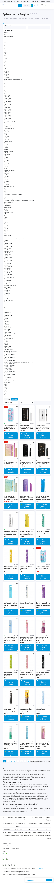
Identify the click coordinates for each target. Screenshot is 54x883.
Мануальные (16, 832)
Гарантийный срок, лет (9, 125)
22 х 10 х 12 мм (8, 271)
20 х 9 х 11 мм (8, 265)
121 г (6, 47)
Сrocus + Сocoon (9, 338)
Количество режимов (9, 186)
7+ (5, 69)
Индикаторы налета (44, 836)
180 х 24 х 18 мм (9, 116)
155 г (6, 53)
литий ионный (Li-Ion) (10, 302)
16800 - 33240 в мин (10, 357)
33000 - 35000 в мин (10, 373)
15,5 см (6, 146)
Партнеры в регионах (17, 825)
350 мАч (7, 176)
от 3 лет (7, 74)
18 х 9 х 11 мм (8, 254)
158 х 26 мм (8, 106)
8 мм (6, 165)
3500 (6, 387)
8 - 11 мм (7, 163)
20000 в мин (8, 359)
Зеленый (7, 326)
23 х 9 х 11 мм (8, 275)
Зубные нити (17, 836)
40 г (6, 56)
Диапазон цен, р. (8, 25)
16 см (6, 147)
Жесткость (6, 181)
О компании (26, 1)
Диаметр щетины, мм (9, 128)
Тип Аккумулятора (8, 300)
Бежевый (7, 316)
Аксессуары (40, 832)
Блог (41, 817)
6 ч (5, 91)
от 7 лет (7, 75)
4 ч (5, 88)
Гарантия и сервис (45, 1)
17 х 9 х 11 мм (8, 248)
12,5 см (6, 143)
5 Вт (6, 233)
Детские (10, 832)
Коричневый (8, 327)
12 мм (6, 158)
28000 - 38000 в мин (10, 363)
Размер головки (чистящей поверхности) (14, 238)
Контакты (19, 1)
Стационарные (14, 829)
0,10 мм (7, 131)
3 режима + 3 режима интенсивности (14, 194)
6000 (6, 393)
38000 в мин (8, 377)
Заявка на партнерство (12, 824)
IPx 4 (6, 305)
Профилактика (7, 835)
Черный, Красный (9, 349)
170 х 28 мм (8, 115)
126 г (6, 49)
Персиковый (8, 335)
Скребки (28, 835)
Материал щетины (8, 215)
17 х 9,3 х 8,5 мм (9, 251)
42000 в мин (8, 379)
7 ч (5, 93)
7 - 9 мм (7, 160)
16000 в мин (8, 356)
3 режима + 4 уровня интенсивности (14, 192)
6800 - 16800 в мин (9, 380)
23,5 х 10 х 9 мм (9, 279)
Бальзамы (13, 835)
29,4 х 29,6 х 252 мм (10, 121)
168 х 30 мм (8, 113)
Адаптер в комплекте (9, 36)
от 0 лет (7, 71)
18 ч (6, 80)
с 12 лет (7, 77)
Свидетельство (6, 875)
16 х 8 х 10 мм (8, 243)
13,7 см (6, 144)
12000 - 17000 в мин (10, 352)
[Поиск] (32, 5)
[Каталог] (20, 5)
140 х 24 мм (8, 103)
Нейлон (6, 217)
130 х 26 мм (8, 101)
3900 (6, 388)
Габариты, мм (7, 95)
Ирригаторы (6, 829)
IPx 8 (6, 308)
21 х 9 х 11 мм (8, 268)
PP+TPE (7, 210)
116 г (6, 44)
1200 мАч (7, 171)
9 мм (6, 168)
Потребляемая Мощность (10, 221)
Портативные (22, 829)
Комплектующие (47, 829)
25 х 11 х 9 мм (8, 282)
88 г (6, 64)
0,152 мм (7, 139)
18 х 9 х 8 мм (8, 255)
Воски (31, 835)
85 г (6, 63)
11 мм (6, 157)
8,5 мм (6, 166)
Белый (6, 318)
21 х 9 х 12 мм (8, 269)
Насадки (37, 829)
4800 (6, 391)
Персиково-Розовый (10, 333)
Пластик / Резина (9, 212)
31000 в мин (8, 368)
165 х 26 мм (8, 110)
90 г (6, 66)
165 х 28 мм (8, 112)
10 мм (6, 155)
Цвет (5, 310)
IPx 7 (6, 307)
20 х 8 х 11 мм (8, 262)
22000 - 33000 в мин (10, 360)
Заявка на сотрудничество (24, 824)
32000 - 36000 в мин (10, 371)
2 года (6, 126)
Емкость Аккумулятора (9, 170)
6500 (6, 395)
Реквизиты (18, 817)
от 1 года (7, 72)
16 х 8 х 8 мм (8, 245)
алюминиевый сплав (10, 204)
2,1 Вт (6, 228)
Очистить (7, 399)
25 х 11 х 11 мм (8, 280)
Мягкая (7, 183)
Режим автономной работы (10, 285)
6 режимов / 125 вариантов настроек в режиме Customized (19, 200)
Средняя (7, 184)
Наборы (29, 829)
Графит (6, 323)
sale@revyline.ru (6, 845)
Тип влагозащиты (8, 304)
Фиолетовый (8, 346)
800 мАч (7, 179)
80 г (6, 61)
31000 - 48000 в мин (10, 366)
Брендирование (31, 823)
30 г (6, 55)
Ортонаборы (38, 835)
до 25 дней (7, 290)
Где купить (44, 818)
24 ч (6, 85)
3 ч (5, 87)
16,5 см (6, 149)
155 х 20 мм (8, 104)
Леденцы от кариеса (49, 837)
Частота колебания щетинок (10, 351)
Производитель (7, 235)
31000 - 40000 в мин (10, 365)
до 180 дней (8, 288)
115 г (6, 42)
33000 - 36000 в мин (10, 376)
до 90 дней (7, 294)
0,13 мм (7, 136)
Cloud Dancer (8, 312)
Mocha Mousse (8, 315)
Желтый (7, 324)
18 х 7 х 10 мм (8, 252)
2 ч (5, 82)
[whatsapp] (4, 854)
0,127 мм (7, 134)
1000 (6, 384)
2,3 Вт (6, 230)
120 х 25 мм (8, 99)
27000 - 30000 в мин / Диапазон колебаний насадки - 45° (19, 362)
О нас (9, 817)
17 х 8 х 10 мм (8, 246)
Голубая (7, 320)
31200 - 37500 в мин (10, 369)
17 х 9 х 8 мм (8, 249)
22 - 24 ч (7, 84)
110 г (6, 41)
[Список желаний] (17, 407)
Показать (14, 399)
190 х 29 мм (8, 118)
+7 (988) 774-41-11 (7, 843)
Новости (38, 817)
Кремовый (7, 329)
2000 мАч (7, 174)
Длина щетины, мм (8, 151)
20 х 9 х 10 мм (8, 263)
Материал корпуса (8, 202)
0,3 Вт (6, 222)
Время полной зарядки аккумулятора (13, 79)
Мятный (7, 330)
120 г (6, 46)
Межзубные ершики (23, 836)
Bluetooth (6, 32)
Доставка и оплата (35, 1)
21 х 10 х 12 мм (8, 266)
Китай (6, 298)
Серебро (7, 340)
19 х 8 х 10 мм (8, 257)
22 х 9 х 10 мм (8, 274)
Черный (7, 347)
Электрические (23, 832)
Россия (6, 236)
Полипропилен (8, 213)
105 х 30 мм (8, 96)
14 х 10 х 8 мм (8, 242)
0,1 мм (6, 130)
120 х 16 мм (8, 98)
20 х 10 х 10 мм (8, 259)
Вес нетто (6, 39)
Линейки (45, 823)
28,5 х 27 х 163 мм (9, 120)
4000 (6, 390)
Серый (6, 341)
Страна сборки (7, 297)
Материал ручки (8, 207)
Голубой (7, 321)
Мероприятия (39, 823)
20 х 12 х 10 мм (8, 260)
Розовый (7, 337)
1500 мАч (7, 173)
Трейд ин (48, 824)
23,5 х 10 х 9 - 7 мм (9, 277)
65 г (6, 59)
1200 (6, 385)
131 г (6, 50)
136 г (6, 52)
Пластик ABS (8, 205)
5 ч (5, 90)
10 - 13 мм (7, 154)
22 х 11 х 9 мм (8, 272)
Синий (6, 343)
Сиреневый (7, 344)
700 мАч (7, 177)
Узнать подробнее (30, 880)
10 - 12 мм (7, 152)
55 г (6, 58)
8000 (6, 396)
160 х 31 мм (8, 109)
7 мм (6, 162)
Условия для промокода (48, 819)
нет (6, 34)
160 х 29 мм (8, 107)
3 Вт (6, 231)
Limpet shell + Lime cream (11, 313)
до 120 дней (8, 287)
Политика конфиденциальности (26, 818)
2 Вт (6, 227)
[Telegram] (7, 854)
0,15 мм (7, 137)
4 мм (6, 283)
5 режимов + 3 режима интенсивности (14, 199)
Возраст (6, 68)
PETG (6, 209)
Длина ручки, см (8, 141)
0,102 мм (7, 133)
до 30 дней (7, 291)
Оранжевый (8, 332)
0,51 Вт (6, 224)
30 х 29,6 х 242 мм (9, 123)
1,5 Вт (6, 225)
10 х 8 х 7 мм (8, 240)
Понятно (49, 880)
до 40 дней (7, 293)
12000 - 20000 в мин (10, 354)
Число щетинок (7, 382)
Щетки (4, 832)
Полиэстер (7, 218)
